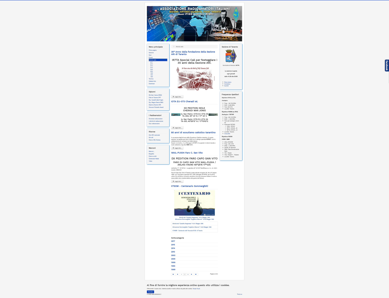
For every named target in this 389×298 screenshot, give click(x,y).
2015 (151, 64)
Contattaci (227, 84)
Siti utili (151, 137)
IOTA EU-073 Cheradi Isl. (184, 101)
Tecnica (151, 79)
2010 (151, 67)
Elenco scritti (153, 156)
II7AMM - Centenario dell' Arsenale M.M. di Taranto (188, 231)
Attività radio (152, 60)
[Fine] (196, 274)
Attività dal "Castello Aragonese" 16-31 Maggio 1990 (194, 217)
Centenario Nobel (154, 159)
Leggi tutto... (178, 97)
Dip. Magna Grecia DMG (156, 102)
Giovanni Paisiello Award (156, 107)
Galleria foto (152, 81)
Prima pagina (153, 50)
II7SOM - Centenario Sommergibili (189, 186)
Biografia (151, 154)
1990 (151, 75)
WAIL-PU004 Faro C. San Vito (187, 152)
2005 (151, 69)
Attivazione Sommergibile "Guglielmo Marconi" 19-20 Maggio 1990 (194, 219)
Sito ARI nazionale (154, 135)
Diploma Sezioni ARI (155, 105)
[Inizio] (173, 274)
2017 (151, 62)
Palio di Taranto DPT (155, 97)
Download (151, 84)
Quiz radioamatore (154, 123)
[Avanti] (192, 274)
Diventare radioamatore (155, 119)
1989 (151, 76)
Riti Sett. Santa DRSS (155, 95)
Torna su (239, 294)
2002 (151, 71)
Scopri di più (196, 288)
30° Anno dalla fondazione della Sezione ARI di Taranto (193, 52)
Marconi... (152, 151)
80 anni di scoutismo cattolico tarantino (193, 132)
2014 (151, 65)
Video (150, 161)
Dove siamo (227, 82)
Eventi (151, 57)
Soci (150, 55)
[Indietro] (178, 274)
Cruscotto (227, 134)
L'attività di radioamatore (156, 121)
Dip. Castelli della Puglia (156, 100)
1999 (151, 73)
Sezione (151, 53)
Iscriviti (226, 86)
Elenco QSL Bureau (154, 140)
